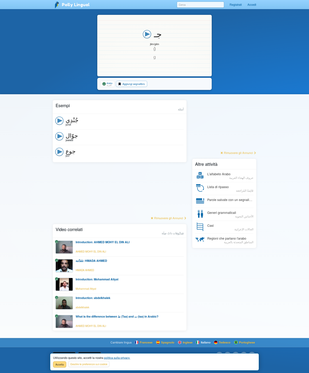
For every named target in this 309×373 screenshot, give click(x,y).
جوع (71, 151)
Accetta (59, 364)
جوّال (72, 135)
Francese (146, 342)
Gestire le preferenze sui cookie (88, 364)
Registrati (236, 5)
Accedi (251, 5)
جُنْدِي (72, 120)
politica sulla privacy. (117, 358)
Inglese (187, 342)
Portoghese (246, 342)
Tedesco (224, 342)
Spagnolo (167, 342)
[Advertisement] (120, 190)
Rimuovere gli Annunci (168, 218)
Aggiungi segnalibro (133, 84)
